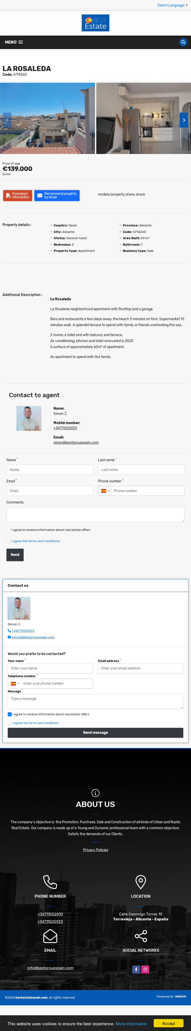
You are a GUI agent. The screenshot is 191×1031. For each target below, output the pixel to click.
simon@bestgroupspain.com (75, 443)
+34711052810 (50, 914)
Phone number (110, 481)
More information (131, 1023)
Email (11, 481)
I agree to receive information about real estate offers (50, 530)
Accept (168, 1023)
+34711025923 (65, 428)
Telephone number (23, 676)
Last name (107, 459)
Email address (109, 661)
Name (12, 459)
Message (15, 691)
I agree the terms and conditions (35, 541)
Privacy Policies (95, 850)
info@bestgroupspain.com (50, 968)
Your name (16, 661)
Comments (15, 502)
